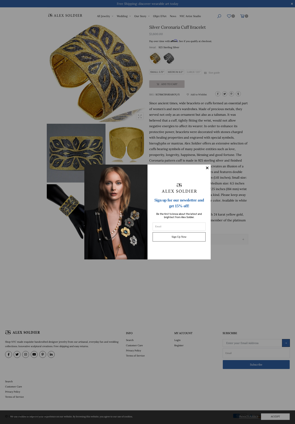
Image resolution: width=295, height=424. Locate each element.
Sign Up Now (179, 236)
